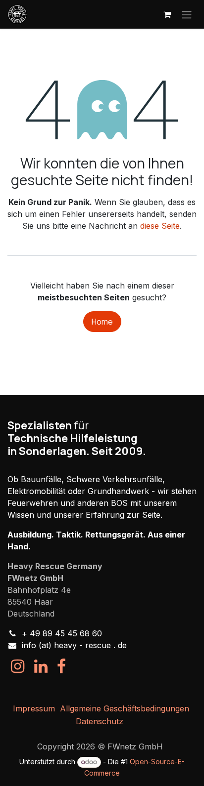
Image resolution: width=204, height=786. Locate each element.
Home (102, 321)
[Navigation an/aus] (187, 14)
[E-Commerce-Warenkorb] (167, 14)
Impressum (34, 708)
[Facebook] (61, 666)
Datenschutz (99, 721)
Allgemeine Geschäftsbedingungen (124, 708)
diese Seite (160, 226)
